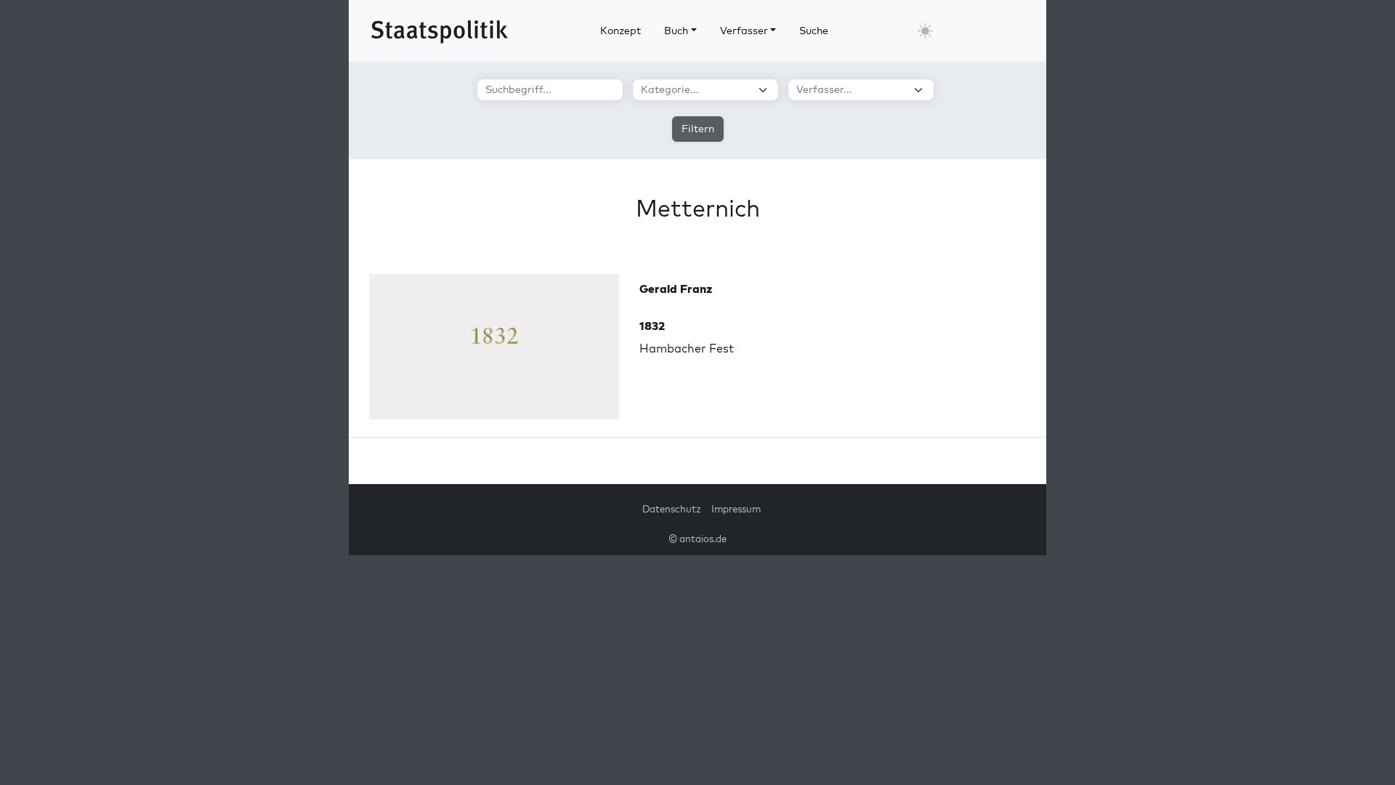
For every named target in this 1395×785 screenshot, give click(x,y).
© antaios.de (697, 538)
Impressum (736, 509)
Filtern (698, 128)
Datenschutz (671, 509)
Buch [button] (676, 30)
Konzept (620, 30)
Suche (813, 30)
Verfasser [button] (744, 30)
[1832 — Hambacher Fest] (494, 346)
